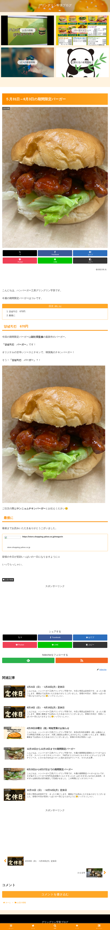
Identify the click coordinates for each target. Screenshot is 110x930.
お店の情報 (9, 580)
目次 (51, 306)
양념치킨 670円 (17, 311)
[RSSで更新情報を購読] (82, 660)
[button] (90, 261)
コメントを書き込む (55, 894)
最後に (12, 315)
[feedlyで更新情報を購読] (28, 660)
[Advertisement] (55, 279)
